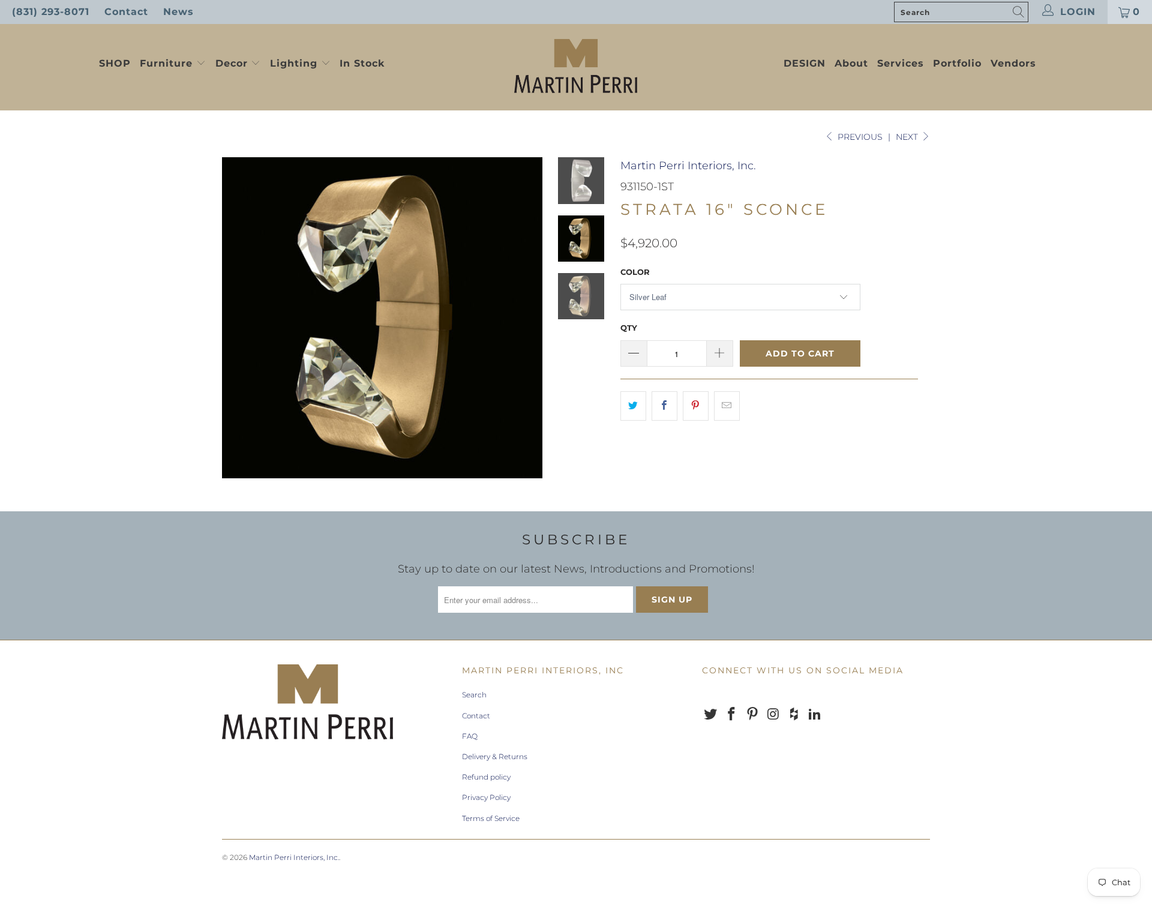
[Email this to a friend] (727, 406)
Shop (115, 63)
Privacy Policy (486, 797)
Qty (628, 327)
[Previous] (239, 317)
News (178, 11)
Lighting (295, 63)
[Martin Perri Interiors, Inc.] (576, 67)
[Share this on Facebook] (664, 406)
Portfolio (957, 63)
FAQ (470, 736)
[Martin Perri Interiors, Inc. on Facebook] (732, 715)
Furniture (166, 63)
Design (805, 63)
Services (900, 63)
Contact (126, 11)
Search (474, 694)
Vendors (1013, 63)
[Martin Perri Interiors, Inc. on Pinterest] (752, 715)
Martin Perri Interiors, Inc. (688, 165)
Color (635, 272)
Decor (233, 63)
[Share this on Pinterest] (696, 406)
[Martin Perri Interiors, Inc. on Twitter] (711, 715)
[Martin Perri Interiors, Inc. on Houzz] (794, 715)
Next (908, 136)
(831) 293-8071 (50, 11)
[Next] (526, 317)
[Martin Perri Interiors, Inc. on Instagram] (773, 715)
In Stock (362, 63)
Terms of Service (491, 818)
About (851, 63)
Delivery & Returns (494, 756)
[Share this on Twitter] (633, 406)
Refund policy (486, 776)
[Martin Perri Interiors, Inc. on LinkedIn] (815, 715)
